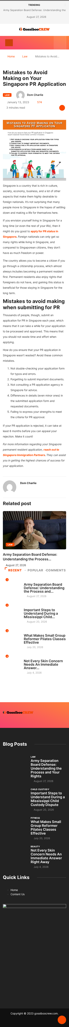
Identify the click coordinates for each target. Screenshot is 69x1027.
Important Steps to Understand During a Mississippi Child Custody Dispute (48, 799)
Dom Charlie (35, 94)
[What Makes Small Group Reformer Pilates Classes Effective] (15, 825)
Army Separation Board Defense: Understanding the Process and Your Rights (46, 768)
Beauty (28, 657)
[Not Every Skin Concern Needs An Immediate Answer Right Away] (15, 854)
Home (11, 56)
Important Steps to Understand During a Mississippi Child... (41, 613)
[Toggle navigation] (9, 42)
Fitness (28, 631)
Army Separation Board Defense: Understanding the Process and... (44, 587)
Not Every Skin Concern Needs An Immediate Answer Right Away (46, 856)
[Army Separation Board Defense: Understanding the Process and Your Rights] (15, 764)
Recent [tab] (15, 570)
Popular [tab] (35, 570)
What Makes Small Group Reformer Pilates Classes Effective (45, 638)
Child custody (33, 606)
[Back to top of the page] (62, 1020)
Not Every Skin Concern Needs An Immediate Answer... (43, 664)
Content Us (18, 894)
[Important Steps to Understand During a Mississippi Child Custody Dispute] (15, 796)
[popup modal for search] (60, 42)
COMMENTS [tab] (56, 570)
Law (24, 56)
